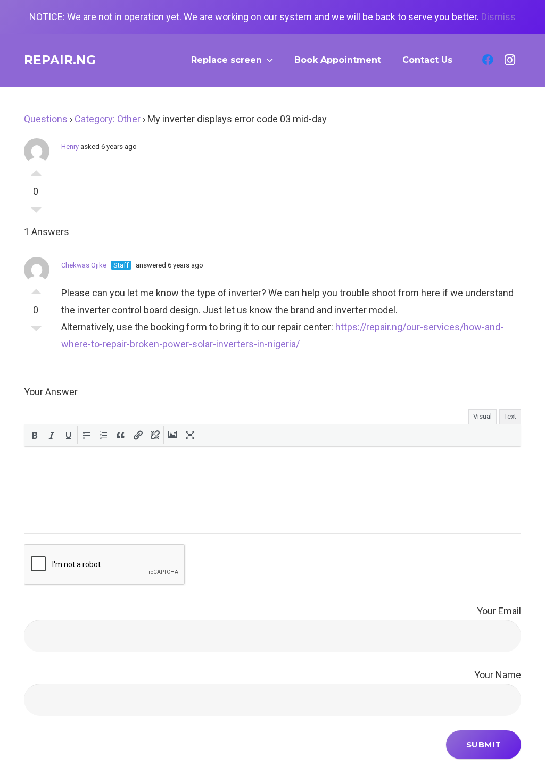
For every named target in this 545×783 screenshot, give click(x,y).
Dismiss (498, 16)
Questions (46, 118)
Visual (482, 416)
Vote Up (36, 170)
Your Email (499, 611)
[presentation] (35, 435)
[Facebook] (487, 60)
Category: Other (108, 118)
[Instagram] (510, 60)
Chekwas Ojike (83, 265)
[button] (34, 435)
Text (510, 416)
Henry (70, 147)
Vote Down (36, 212)
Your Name (497, 674)
